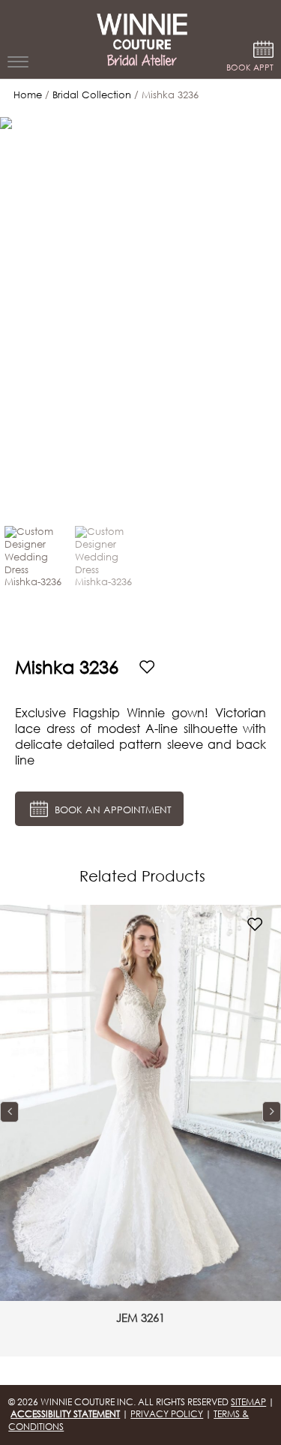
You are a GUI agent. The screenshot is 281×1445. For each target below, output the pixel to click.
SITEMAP (248, 1401)
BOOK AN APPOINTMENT (112, 810)
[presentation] (9, 1111)
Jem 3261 (140, 1317)
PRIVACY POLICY (166, 1413)
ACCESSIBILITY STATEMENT (65, 1413)
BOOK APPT (250, 68)
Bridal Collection (91, 95)
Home (27, 95)
